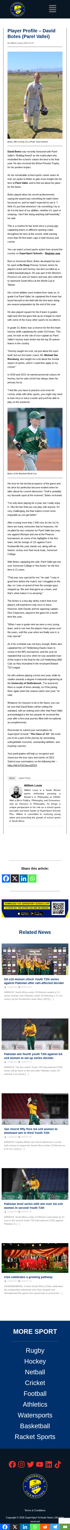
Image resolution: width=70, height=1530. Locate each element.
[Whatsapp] (32, 878)
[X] (15, 878)
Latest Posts (25, 778)
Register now (52, 253)
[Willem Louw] (15, 791)
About (12, 778)
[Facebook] (6, 878)
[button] (52, 9)
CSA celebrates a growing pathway (28, 1277)
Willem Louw (33, 785)
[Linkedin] (24, 878)
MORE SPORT (35, 1331)
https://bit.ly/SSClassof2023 (22, 765)
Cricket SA (12, 987)
